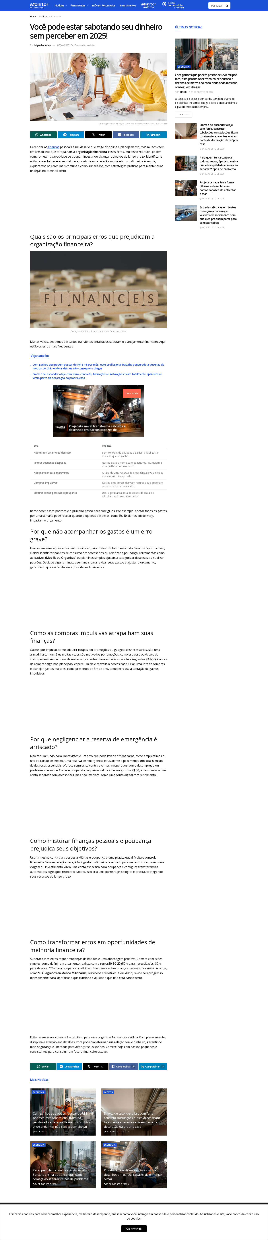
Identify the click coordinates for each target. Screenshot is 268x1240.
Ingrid (183, 92)
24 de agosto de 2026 (45, 1131)
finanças (53, 147)
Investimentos (127, 5)
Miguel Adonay (42, 45)
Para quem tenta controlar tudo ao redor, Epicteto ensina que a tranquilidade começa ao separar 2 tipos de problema (61, 1174)
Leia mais (185, 114)
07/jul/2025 (63, 45)
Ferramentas (78, 5)
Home (33, 16)
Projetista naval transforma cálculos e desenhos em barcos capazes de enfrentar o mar (133, 1174)
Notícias (59, 5)
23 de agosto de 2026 (117, 1184)
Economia (56, 16)
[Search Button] (227, 5)
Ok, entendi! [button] (134, 1228)
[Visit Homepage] (39, 5)
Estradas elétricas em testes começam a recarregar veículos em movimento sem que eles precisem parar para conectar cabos (218, 214)
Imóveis (108, 1092)
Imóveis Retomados (103, 5)
